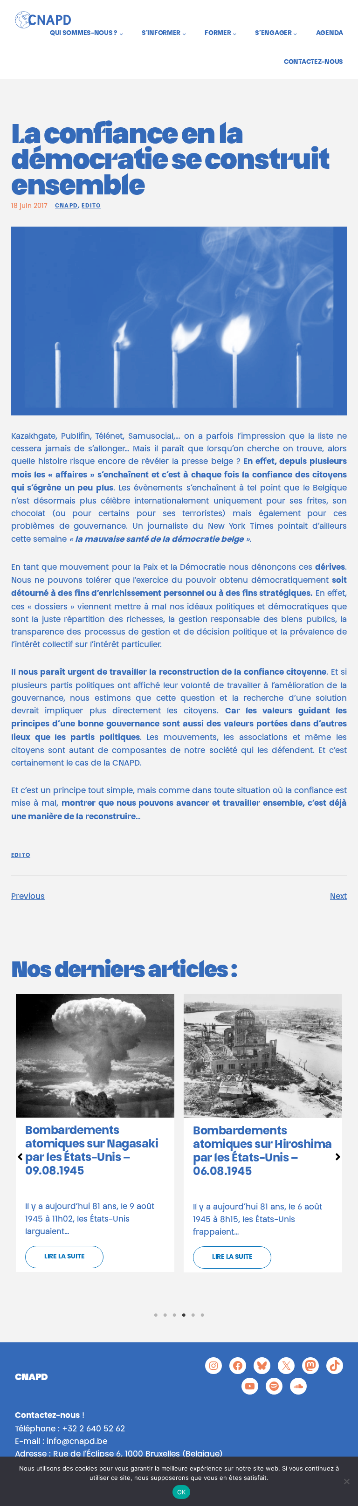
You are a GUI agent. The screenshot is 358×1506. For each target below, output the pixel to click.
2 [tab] (165, 1315)
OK (181, 1492)
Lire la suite (64, 1257)
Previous (28, 897)
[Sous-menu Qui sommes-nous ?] (121, 33)
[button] (20, 1157)
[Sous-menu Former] (234, 33)
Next (338, 897)
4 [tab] (183, 1315)
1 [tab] (155, 1315)
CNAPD (66, 206)
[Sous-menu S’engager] (295, 33)
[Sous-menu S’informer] (184, 33)
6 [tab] (202, 1315)
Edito (20, 855)
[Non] (346, 1481)
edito (91, 206)
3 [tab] (174, 1315)
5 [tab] (193, 1315)
